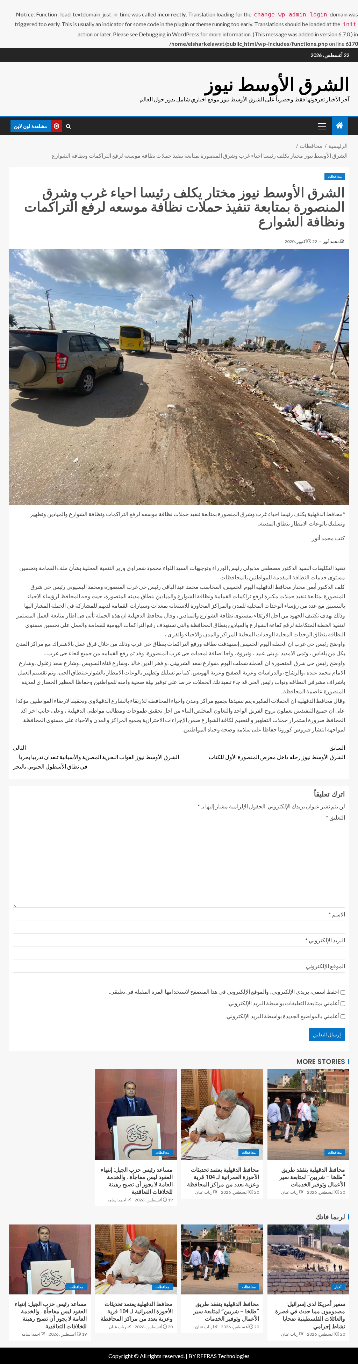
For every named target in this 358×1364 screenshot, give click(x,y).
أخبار (338, 1287)
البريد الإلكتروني (325, 940)
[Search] (68, 126)
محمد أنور (330, 241)
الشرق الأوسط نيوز (277, 84)
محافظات (335, 176)
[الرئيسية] (340, 126)
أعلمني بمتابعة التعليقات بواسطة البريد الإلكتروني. (283, 1003)
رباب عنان (290, 1192)
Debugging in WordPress (169, 34)
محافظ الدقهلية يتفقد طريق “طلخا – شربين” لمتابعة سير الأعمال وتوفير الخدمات (312, 1177)
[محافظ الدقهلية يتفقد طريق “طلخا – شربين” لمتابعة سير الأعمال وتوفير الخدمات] (308, 1114)
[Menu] (321, 126)
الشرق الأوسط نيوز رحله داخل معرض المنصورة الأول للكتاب (277, 752)
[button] (321, 126)
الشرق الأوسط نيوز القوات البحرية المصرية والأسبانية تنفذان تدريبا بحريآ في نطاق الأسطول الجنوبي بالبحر (96, 757)
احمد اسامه (116, 1199)
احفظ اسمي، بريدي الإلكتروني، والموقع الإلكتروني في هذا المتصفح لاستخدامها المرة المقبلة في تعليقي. (224, 991)
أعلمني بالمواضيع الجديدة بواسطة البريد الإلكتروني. (282, 1016)
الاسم (337, 914)
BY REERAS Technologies (219, 1355)
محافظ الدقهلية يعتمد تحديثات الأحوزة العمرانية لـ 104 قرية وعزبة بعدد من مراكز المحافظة (223, 1177)
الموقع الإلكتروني (325, 966)
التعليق (335, 817)
